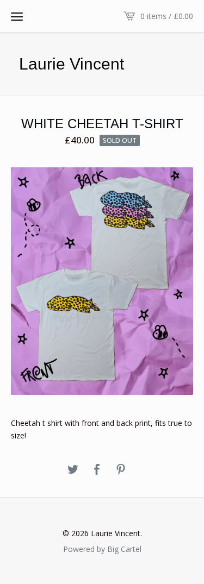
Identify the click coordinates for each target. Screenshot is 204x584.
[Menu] (17, 16)
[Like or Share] (96, 470)
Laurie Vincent (71, 64)
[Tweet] (72, 470)
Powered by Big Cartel (102, 548)
